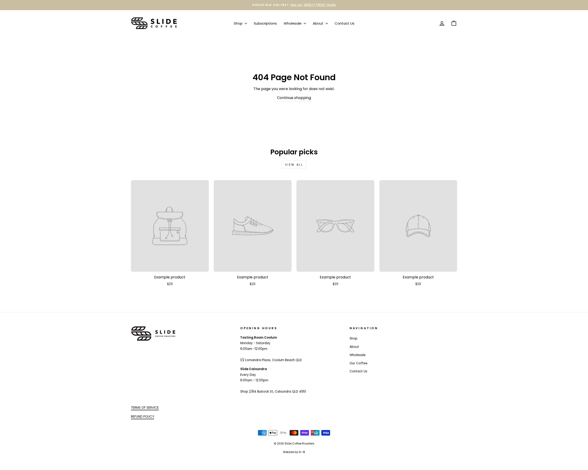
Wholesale (293, 23)
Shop (238, 23)
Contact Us (344, 23)
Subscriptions (265, 23)
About (318, 23)
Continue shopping (294, 97)
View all (294, 165)
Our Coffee (359, 363)
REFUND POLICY (142, 416)
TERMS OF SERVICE (145, 407)
